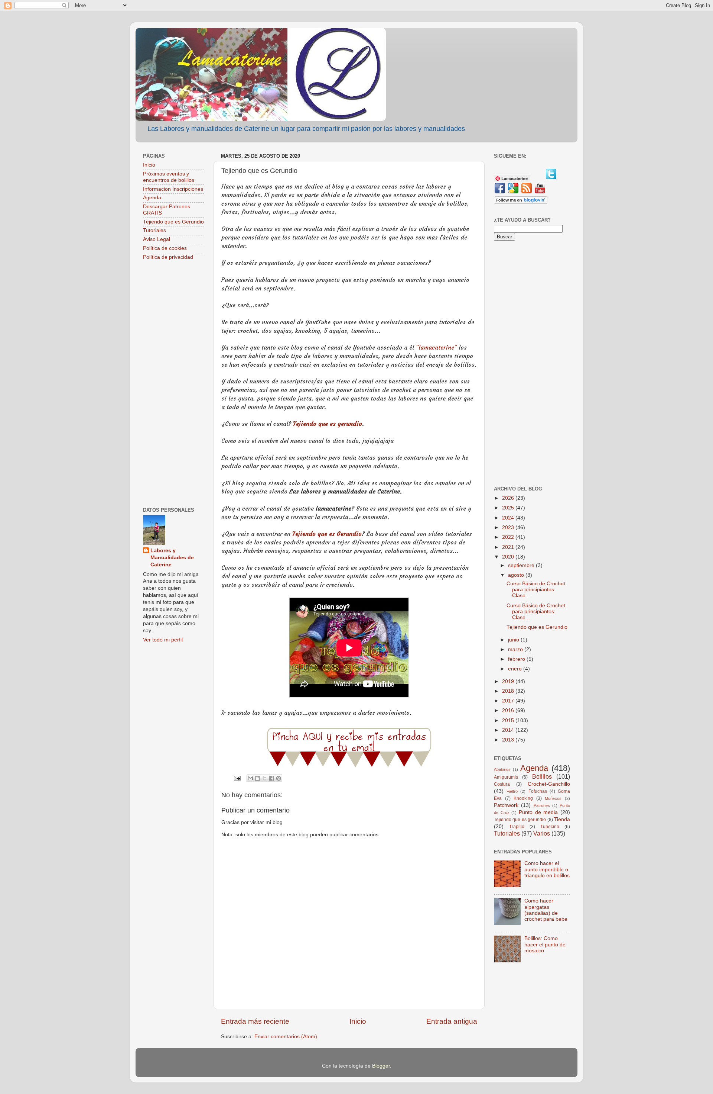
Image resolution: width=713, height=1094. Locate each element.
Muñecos (553, 798)
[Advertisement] (173, 384)
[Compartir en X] (264, 778)
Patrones (542, 805)
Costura (502, 784)
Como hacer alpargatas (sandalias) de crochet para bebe (545, 910)
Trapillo (516, 826)
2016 (508, 710)
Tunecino (549, 826)
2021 (508, 547)
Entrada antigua (451, 1021)
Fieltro (512, 791)
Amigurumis (506, 777)
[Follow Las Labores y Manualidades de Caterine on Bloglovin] (520, 202)
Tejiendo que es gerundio (327, 423)
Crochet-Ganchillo (549, 784)
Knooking (523, 798)
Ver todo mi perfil (163, 640)
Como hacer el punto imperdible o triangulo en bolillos (547, 869)
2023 (508, 527)
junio (514, 640)
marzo (516, 649)
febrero (517, 659)
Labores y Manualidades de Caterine (172, 557)
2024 (508, 518)
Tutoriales (154, 230)
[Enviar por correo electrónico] (250, 778)
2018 (508, 691)
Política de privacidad (168, 257)
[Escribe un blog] (257, 778)
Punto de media (538, 812)
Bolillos (542, 776)
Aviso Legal (156, 239)
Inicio (357, 1021)
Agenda (152, 197)
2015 (508, 720)
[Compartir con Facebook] (271, 778)
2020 (508, 557)
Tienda (562, 819)
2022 (508, 537)
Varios (541, 833)
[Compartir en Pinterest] (278, 778)
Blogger (381, 1066)
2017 (508, 701)
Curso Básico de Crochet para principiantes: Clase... (536, 611)
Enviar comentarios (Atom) (285, 1036)
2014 (508, 730)
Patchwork (506, 805)
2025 (508, 508)
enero (515, 669)
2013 (508, 740)
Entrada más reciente (255, 1021)
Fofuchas (537, 791)
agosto (516, 575)
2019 (508, 681)
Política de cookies (165, 248)
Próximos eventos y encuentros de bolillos (168, 177)
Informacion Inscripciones (173, 189)
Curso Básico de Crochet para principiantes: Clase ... (536, 589)
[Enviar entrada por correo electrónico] (236, 778)
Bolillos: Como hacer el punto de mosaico (545, 944)
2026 (508, 498)
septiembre (522, 565)
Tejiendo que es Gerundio (327, 533)
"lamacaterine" (436, 347)
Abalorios (502, 769)
